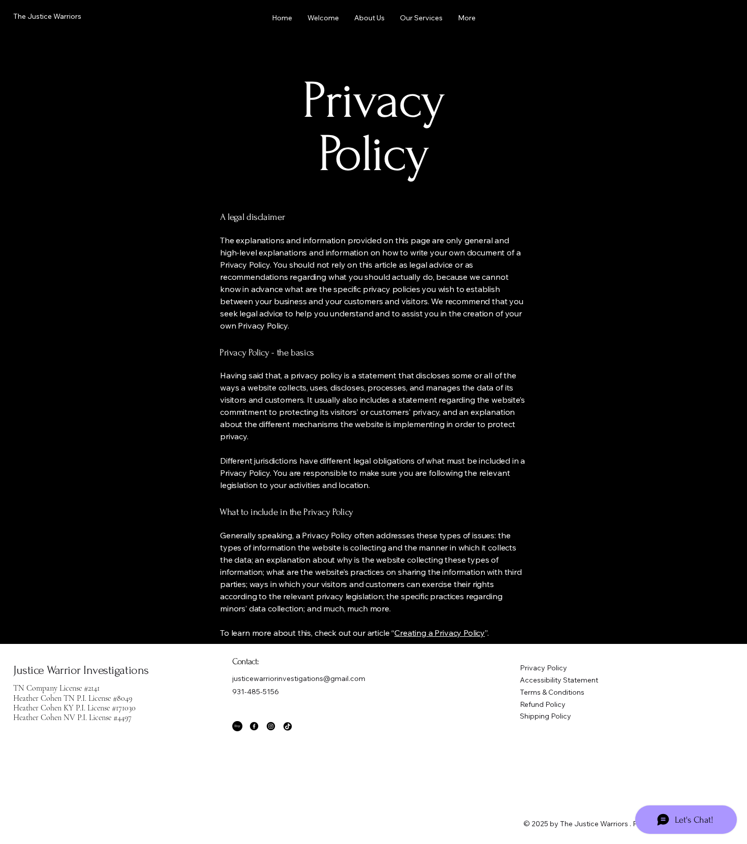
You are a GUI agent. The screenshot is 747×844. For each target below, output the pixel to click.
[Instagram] (271, 726)
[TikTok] (288, 726)
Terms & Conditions (552, 692)
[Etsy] (237, 726)
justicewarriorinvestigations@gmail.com (298, 678)
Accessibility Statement (559, 680)
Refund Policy (543, 704)
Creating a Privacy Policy (439, 633)
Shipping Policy (545, 716)
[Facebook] (254, 726)
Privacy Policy (543, 667)
